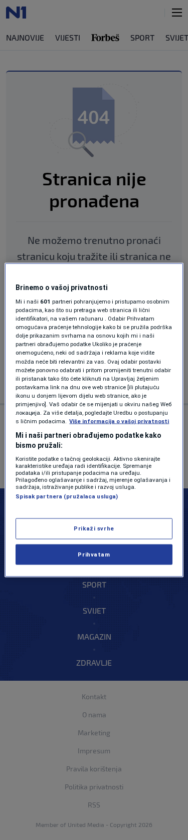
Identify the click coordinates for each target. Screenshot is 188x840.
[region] (94, 420)
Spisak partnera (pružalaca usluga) (67, 496)
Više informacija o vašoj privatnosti (119, 421)
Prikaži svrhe (94, 527)
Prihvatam (94, 553)
